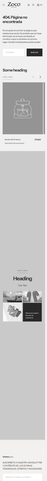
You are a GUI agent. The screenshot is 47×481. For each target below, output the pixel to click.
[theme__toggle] (29, 5)
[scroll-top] (39, 475)
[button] (33, 5)
